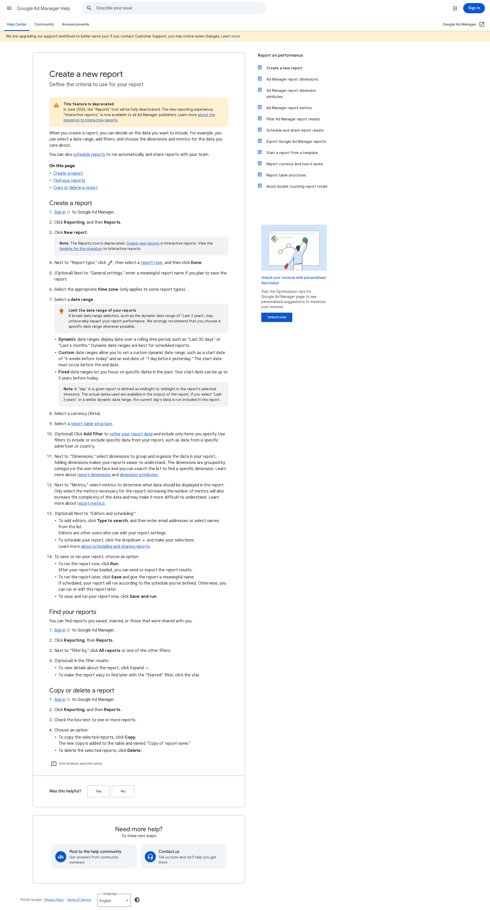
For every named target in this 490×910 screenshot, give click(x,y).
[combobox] (181, 8)
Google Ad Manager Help (43, 8)
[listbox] (114, 900)
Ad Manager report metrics (289, 108)
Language (110, 893)
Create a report (68, 173)
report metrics (91, 503)
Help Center (17, 24)
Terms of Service (79, 900)
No (123, 791)
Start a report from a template (292, 152)
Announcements (75, 24)
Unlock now (276, 317)
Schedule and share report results (295, 130)
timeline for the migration (80, 248)
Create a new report (284, 68)
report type (152, 262)
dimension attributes (139, 474)
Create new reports (142, 243)
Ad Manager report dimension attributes (291, 93)
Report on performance (280, 55)
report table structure (91, 423)
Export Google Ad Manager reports (296, 141)
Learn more (230, 36)
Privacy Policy (54, 900)
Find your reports (69, 180)
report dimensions (94, 474)
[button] (9, 8)
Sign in (60, 212)
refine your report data (131, 434)
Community (44, 24)
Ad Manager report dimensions (292, 79)
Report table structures (286, 175)
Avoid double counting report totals (296, 186)
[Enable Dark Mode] (137, 900)
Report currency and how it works (294, 164)
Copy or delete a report (75, 187)
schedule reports (89, 154)
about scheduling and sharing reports (115, 546)
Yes (99, 791)
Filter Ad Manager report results (293, 119)
